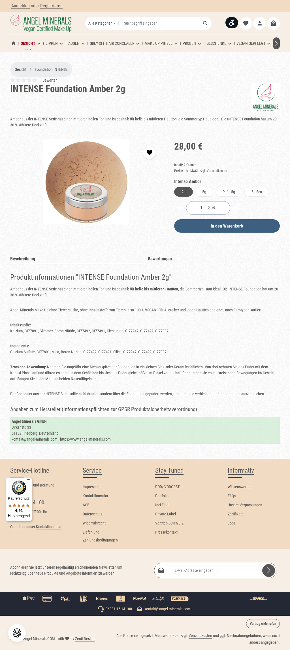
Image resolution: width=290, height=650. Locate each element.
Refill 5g (229, 192)
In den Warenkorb (227, 226)
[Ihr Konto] (259, 23)
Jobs (231, 523)
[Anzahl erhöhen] (236, 208)
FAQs (232, 496)
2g (183, 192)
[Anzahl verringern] (180, 208)
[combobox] (159, 23)
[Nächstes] (276, 43)
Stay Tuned (169, 470)
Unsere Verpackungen (245, 505)
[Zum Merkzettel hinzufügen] (149, 152)
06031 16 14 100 (27, 502)
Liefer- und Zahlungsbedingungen (100, 536)
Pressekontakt (166, 532)
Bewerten (49, 80)
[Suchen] (205, 23)
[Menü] (28, 480)
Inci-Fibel (162, 505)
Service (92, 470)
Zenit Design (85, 638)
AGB (86, 505)
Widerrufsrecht (94, 523)
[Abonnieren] (268, 570)
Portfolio (162, 496)
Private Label (165, 514)
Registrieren (51, 6)
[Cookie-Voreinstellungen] (16, 632)
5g (204, 192)
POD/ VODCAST (167, 487)
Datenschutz (92, 514)
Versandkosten (200, 635)
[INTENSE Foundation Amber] (86, 181)
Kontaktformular (48, 526)
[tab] (76, 259)
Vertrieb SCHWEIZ (169, 523)
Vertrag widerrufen (263, 624)
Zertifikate (236, 514)
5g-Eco (256, 192)
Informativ (241, 470)
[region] (87, 181)
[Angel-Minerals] (265, 97)
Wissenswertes (239, 487)
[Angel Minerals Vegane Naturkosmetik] (13, 43)
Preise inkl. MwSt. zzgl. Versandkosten (200, 171)
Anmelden (20, 6)
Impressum (92, 487)
